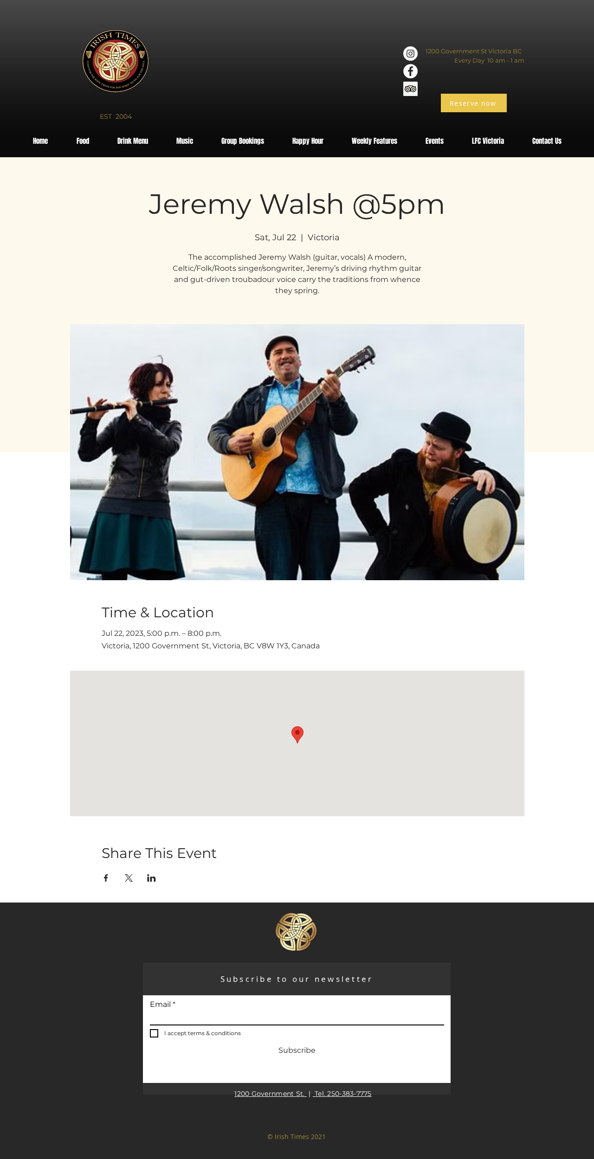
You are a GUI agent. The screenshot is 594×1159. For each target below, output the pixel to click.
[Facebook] (410, 71)
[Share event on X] (128, 878)
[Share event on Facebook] (106, 878)
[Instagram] (410, 53)
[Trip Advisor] (410, 89)
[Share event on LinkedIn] (151, 878)
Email (160, 1004)
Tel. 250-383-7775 (342, 1093)
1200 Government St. (270, 1093)
